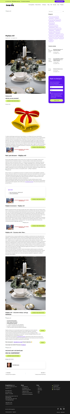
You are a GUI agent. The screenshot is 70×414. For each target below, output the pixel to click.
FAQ (51, 4)
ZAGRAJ (42, 330)
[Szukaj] (63, 11)
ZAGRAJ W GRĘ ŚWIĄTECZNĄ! (13, 100)
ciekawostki (58, 20)
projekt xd (51, 31)
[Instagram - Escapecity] (64, 409)
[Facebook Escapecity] (58, 409)
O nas (58, 4)
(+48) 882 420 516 (8, 404)
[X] (11, 359)
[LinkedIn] (8, 359)
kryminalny (52, 23)
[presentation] (50, 51)
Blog (48, 4)
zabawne (61, 37)
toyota (51, 37)
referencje (57, 31)
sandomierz (52, 34)
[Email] (6, 359)
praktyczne (58, 29)
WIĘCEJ (42, 342)
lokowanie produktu (53, 26)
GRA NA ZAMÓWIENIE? (14, 193)
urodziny (55, 37)
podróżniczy (52, 29)
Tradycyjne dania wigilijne (10, 373)
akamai (56, 17)
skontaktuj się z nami (18, 342)
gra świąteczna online (29, 181)
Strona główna (31, 4)
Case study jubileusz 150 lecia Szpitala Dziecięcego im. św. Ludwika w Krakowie (58, 59)
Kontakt (54, 4)
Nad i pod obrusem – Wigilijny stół (16, 192)
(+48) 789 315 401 (8, 402)
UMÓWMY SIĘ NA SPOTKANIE (13, 355)
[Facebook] (9, 359)
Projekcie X (23, 344)
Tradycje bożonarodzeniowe (40, 373)
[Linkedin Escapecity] (61, 409)
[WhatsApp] (13, 359)
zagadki (51, 40)
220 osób (51, 17)
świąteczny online (59, 34)
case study (52, 20)
